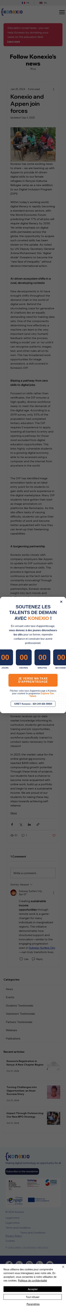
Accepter (33, 1289)
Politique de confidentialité (32, 1280)
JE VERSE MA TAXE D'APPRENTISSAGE (33, 680)
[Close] (61, 1269)
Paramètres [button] (33, 1304)
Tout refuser (32, 1297)
